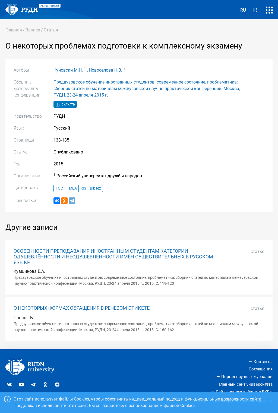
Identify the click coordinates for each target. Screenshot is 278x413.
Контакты (263, 361)
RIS (83, 188)
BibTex (95, 188)
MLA (73, 188)
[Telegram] (72, 200)
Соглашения (261, 369)
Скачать (68, 104)
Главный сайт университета (246, 384)
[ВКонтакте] (56, 200)
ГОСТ (60, 188)
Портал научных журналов (247, 376)
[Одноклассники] (64, 200)
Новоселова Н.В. (105, 70)
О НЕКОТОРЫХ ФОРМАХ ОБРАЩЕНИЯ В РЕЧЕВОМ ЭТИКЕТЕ (82, 308)
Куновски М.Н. (68, 70)
